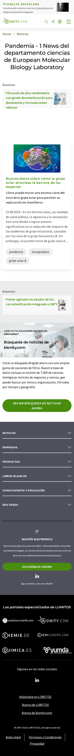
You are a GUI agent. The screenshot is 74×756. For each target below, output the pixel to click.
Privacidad (37, 743)
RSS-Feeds (10, 504)
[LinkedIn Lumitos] (37, 680)
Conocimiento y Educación (23, 490)
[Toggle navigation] (69, 22)
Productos (11, 461)
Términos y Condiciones (45, 737)
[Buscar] (46, 21)
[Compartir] (53, 21)
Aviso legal (13, 737)
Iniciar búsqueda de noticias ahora (37, 405)
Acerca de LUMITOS (35, 705)
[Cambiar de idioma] (60, 21)
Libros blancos (14, 476)
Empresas (10, 447)
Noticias (9, 433)
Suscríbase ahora (37, 567)
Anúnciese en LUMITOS (35, 697)
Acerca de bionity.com (37, 713)
